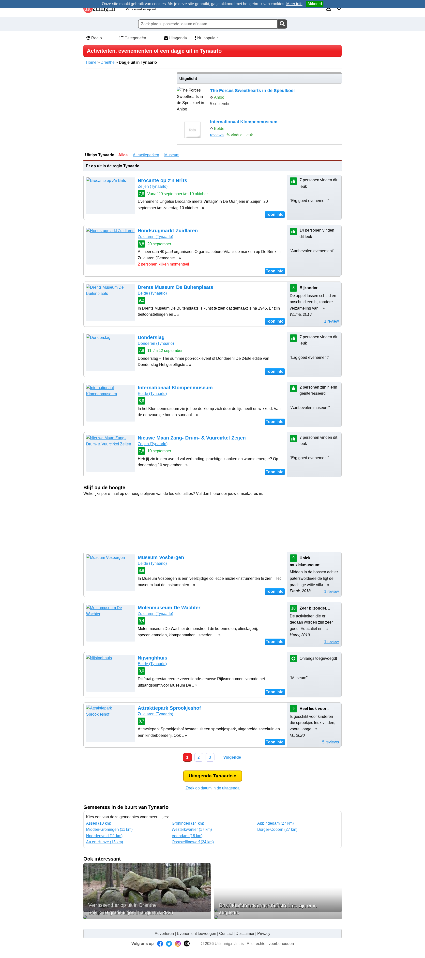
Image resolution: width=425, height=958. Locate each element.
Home (91, 62)
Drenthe (108, 62)
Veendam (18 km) (187, 836)
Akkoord (314, 4)
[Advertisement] (128, 106)
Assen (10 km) (98, 823)
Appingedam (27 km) (275, 823)
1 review (331, 321)
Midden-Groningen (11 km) (109, 829)
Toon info (275, 214)
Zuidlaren (155, 237)
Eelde (152, 293)
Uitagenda (177, 38)
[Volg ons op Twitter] (169, 944)
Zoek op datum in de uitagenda (212, 788)
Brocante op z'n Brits (162, 180)
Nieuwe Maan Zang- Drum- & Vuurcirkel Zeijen (192, 437)
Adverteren (164, 933)
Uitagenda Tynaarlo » (213, 775)
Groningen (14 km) (188, 823)
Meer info (294, 4)
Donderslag (151, 337)
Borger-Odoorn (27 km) (277, 829)
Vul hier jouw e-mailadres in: (212, 506)
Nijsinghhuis (152, 657)
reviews (217, 135)
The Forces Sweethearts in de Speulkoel (252, 90)
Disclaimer (245, 933)
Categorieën (134, 38)
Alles (123, 155)
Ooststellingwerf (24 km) (193, 842)
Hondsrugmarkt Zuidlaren (168, 230)
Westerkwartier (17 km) (192, 829)
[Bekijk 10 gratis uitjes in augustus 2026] (147, 917)
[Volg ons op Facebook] (160, 944)
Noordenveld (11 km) (104, 836)
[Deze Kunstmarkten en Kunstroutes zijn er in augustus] (278, 917)
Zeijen (152, 186)
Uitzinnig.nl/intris (229, 944)
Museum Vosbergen (161, 557)
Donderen (156, 343)
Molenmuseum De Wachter (169, 607)
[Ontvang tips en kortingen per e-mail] (186, 944)
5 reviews (330, 742)
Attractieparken (146, 155)
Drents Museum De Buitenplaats (175, 287)
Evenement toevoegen (196, 933)
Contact (226, 933)
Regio (96, 38)
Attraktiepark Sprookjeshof (169, 708)
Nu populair (207, 38)
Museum (171, 155)
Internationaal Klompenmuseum (243, 121)
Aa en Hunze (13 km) (104, 842)
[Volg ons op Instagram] (177, 944)
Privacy (263, 933)
